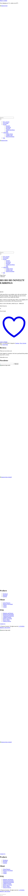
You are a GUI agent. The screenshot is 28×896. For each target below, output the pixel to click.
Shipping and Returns (8, 613)
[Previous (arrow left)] (0, 895)
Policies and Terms (7, 618)
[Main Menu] (0, 119)
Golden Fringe (9, 134)
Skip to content (3, 0)
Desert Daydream (10, 136)
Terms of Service (7, 621)
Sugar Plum (5, 344)
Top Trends (5, 123)
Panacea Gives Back (8, 604)
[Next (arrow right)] (2, 895)
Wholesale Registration (8, 616)
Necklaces (8, 127)
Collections (5, 132)
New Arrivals (6, 121)
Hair (7, 131)
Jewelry (5, 124)
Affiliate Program (7, 617)
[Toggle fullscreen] (2, 894)
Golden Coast (9, 135)
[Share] (3, 894)
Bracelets (8, 128)
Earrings (8, 126)
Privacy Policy (6, 620)
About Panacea (6, 602)
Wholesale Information (8, 614)
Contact (5, 606)
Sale (4, 138)
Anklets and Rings (10, 130)
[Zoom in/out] (0, 894)
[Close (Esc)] (5, 894)
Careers (5, 605)
